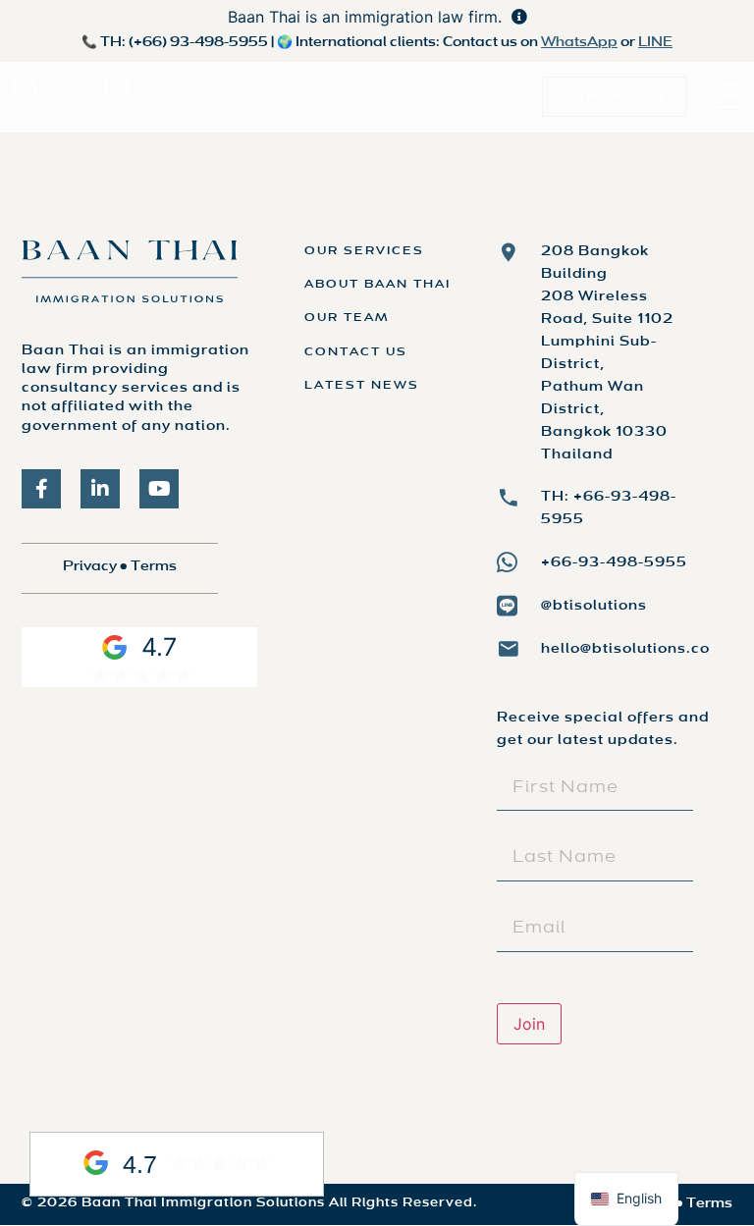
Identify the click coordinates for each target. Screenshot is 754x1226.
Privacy (90, 566)
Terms (154, 566)
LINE (655, 42)
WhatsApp (579, 42)
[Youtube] (159, 488)
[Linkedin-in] (100, 488)
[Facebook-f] (41, 488)
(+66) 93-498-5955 (198, 42)
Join (529, 1024)
